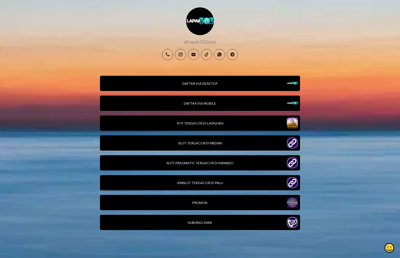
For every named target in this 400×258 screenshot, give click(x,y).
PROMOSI (200, 203)
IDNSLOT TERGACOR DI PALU (200, 183)
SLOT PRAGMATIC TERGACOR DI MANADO (200, 163)
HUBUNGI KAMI (200, 223)
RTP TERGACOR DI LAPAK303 (200, 123)
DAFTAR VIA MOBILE (200, 103)
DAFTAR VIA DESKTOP (200, 83)
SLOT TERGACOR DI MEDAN (200, 143)
